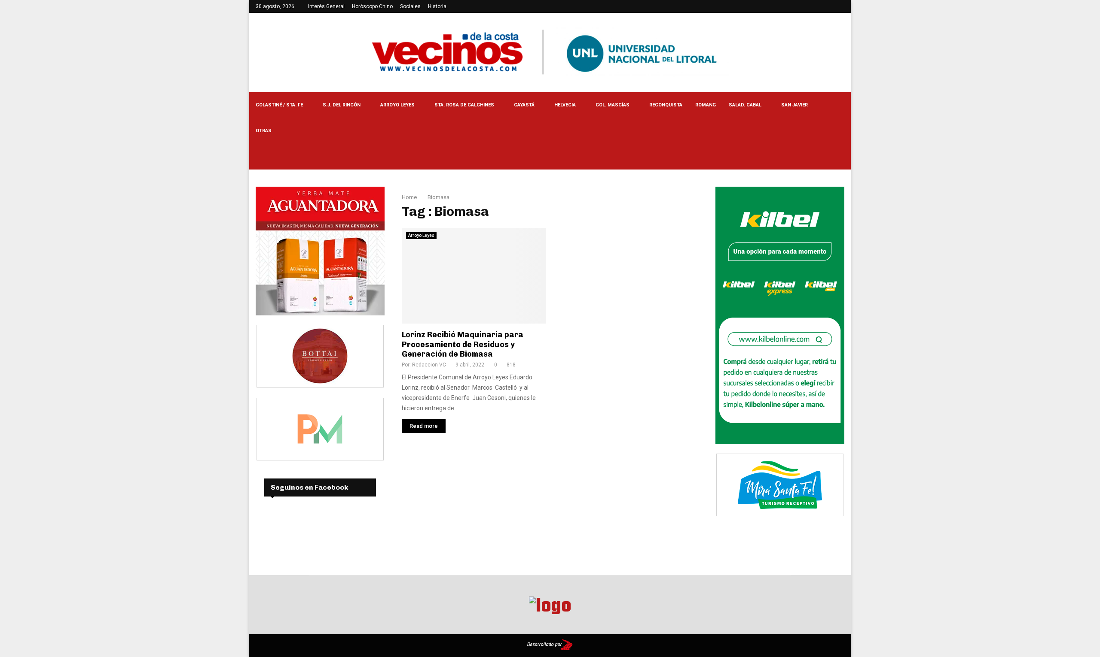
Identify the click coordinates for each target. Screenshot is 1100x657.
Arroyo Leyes (397, 105)
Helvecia (565, 105)
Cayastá (524, 105)
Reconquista (665, 105)
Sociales (410, 6)
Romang (705, 105)
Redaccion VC (429, 365)
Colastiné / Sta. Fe (279, 105)
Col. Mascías (612, 105)
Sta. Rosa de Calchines (464, 105)
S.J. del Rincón (342, 105)
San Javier (794, 105)
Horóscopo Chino (372, 6)
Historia (437, 6)
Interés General (326, 6)
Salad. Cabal (745, 105)
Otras (264, 130)
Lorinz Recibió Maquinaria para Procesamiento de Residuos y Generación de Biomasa (462, 344)
